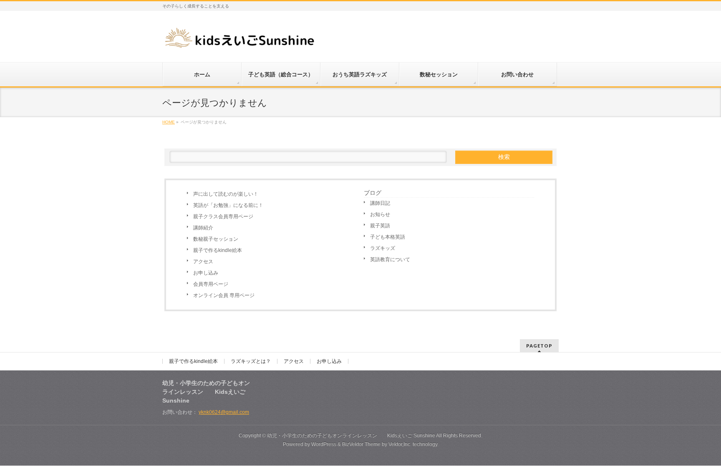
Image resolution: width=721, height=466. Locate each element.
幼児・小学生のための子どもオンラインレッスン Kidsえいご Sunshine (351, 435)
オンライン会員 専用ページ (224, 295)
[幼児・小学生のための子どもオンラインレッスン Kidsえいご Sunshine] (240, 40)
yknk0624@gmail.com (224, 412)
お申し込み (205, 273)
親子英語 (380, 226)
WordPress (323, 444)
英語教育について (390, 259)
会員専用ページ (210, 284)
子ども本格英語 (387, 237)
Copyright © (253, 435)
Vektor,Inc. (399, 444)
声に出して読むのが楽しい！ (225, 194)
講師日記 (380, 203)
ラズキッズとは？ (251, 361)
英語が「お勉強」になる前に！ (228, 205)
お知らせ (380, 214)
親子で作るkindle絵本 (217, 250)
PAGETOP (539, 345)
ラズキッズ (382, 248)
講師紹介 (203, 228)
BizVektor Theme (361, 444)
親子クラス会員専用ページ (223, 216)
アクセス (203, 261)
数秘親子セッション (215, 239)
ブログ (372, 192)
